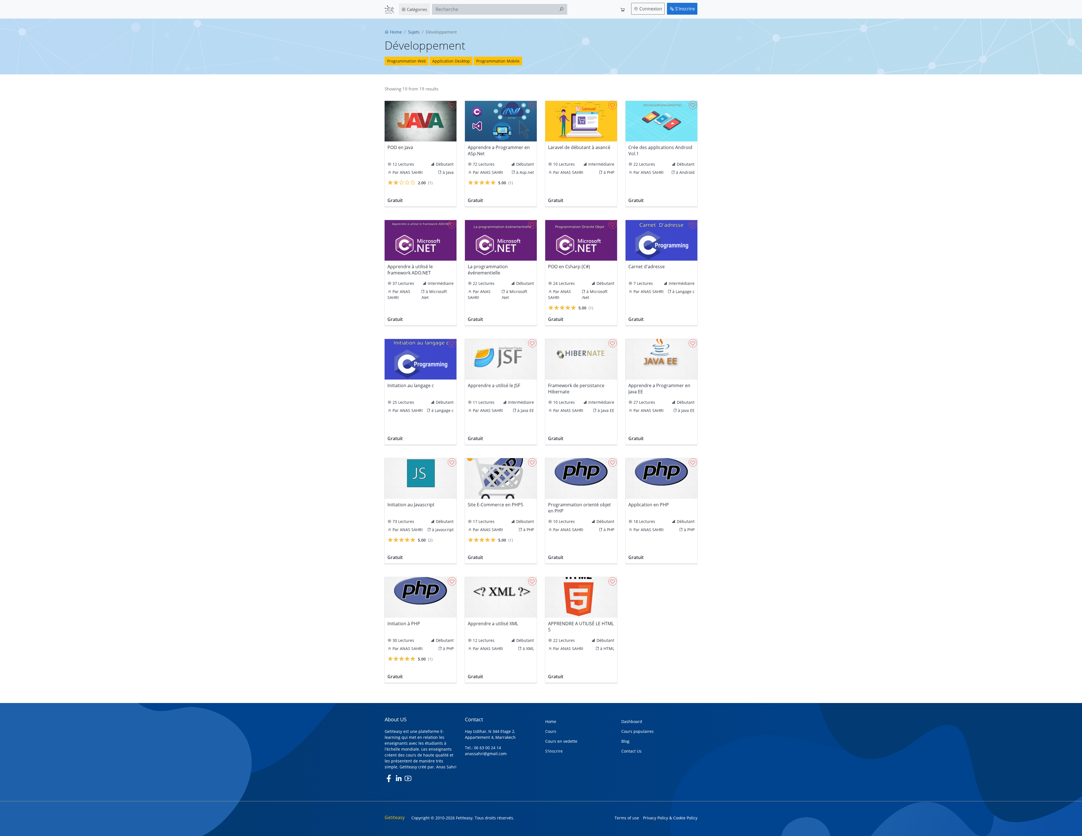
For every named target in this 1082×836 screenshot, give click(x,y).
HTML (609, 648)
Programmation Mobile (498, 61)
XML (530, 648)
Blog (625, 741)
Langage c (685, 291)
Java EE (527, 410)
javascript (444, 529)
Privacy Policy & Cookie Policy (670, 818)
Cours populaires (637, 731)
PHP (610, 172)
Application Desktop (451, 61)
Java (450, 172)
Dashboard (631, 721)
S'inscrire (684, 9)
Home (395, 32)
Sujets (414, 32)
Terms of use (627, 818)
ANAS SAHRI (411, 172)
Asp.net (527, 172)
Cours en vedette (561, 741)
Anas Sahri (446, 767)
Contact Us (631, 751)
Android (687, 172)
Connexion (650, 9)
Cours (550, 731)
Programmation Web (406, 61)
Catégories (416, 9)
